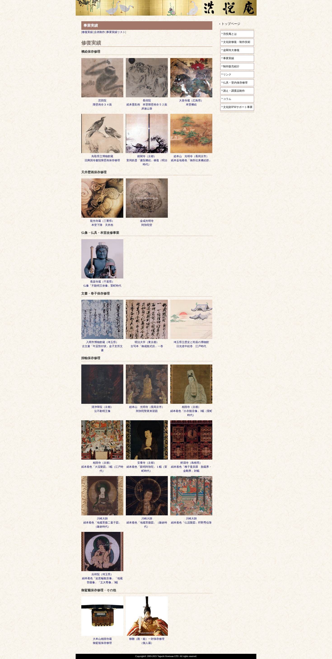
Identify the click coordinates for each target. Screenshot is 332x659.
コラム (227, 98)
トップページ (230, 24)
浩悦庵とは (230, 33)
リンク (227, 74)
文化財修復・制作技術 (236, 42)
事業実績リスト (115, 32)
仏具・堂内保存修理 (235, 82)
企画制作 (99, 32)
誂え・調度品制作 (234, 90)
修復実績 (87, 32)
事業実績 (228, 58)
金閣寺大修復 (231, 50)
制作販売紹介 (231, 66)
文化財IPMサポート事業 (238, 107)
